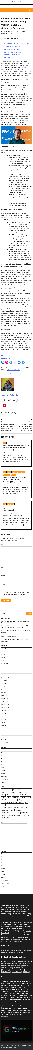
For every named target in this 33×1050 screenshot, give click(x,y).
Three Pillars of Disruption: (12, 46)
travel (3, 817)
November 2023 (5, 737)
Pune (25, 810)
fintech (22, 797)
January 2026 (4, 666)
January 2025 (4, 701)
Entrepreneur (4, 753)
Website (3, 584)
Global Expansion (6, 800)
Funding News (16, 472)
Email (3, 575)
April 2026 (3, 657)
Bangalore (12, 792)
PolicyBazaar (18, 810)
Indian (3, 805)
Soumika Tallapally (8, 33)
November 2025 (5, 672)
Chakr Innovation (11, 795)
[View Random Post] (26, 10)
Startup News (5, 358)
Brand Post (4, 750)
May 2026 (3, 654)
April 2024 (3, 722)
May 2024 (3, 719)
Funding (28, 797)
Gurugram (21, 800)
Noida (27, 807)
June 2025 (3, 686)
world (8, 817)
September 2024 (5, 710)
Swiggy (4, 815)
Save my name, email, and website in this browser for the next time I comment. (16, 593)
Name (3, 567)
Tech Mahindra (26, 815)
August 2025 (4, 680)
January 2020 (4, 742)
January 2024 (4, 731)
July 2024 (3, 713)
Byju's (3, 795)
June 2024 (3, 716)
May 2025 (3, 689)
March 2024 (4, 725)
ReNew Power (5, 812)
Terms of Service (15, 1014)
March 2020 (4, 740)
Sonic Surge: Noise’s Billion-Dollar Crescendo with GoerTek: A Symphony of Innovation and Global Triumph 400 (16, 508)
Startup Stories (5, 779)
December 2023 (5, 734)
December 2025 (5, 669)
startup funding (24, 812)
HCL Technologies (6, 802)
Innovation (24, 805)
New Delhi (16, 807)
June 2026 (3, 651)
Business (27, 792)
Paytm (11, 810)
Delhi (9, 797)
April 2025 (3, 692)
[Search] (29, 10)
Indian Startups (10, 805)
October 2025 (4, 675)
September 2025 (5, 678)
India (26, 802)
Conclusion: (8, 57)
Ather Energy (5, 792)
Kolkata (4, 807)
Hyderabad (20, 802)
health (14, 802)
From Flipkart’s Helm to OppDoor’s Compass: (18, 43)
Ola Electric (5, 810)
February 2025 (4, 698)
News (3, 355)
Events (9, 472)
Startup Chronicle (17, 1045)
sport (12, 812)
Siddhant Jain (6, 482)
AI (10, 789)
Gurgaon (15, 800)
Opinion (3, 770)
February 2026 (4, 663)
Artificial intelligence (18, 789)
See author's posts (9, 400)
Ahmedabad (5, 789)
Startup (22, 472)
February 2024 (4, 728)
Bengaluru (20, 792)
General (3, 761)
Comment (4, 544)
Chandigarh (20, 795)
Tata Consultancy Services (14, 815)
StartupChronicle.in (19, 905)
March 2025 (4, 695)
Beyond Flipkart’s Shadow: (12, 49)
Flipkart (26, 65)
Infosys (18, 805)
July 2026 (3, 648)
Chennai (27, 795)
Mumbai (10, 807)
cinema (4, 797)
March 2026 (4, 660)
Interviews (3, 764)
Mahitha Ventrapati (7, 450)
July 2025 (3, 684)
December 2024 (5, 704)
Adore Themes (12, 1047)
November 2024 (5, 707)
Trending (13, 474)
